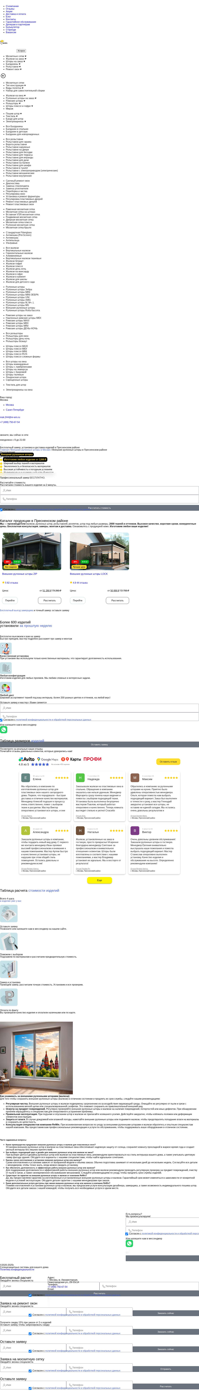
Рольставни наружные (18, 147)
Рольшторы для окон (17, 336)
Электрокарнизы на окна (19, 390)
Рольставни (12, 66)
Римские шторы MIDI (17, 323)
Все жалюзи (12, 248)
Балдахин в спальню (17, 129)
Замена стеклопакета (17, 186)
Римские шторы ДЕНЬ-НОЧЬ (22, 328)
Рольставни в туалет (17, 168)
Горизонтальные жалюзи (19, 253)
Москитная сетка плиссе (19, 222)
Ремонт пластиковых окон (20, 204)
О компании (12, 6)
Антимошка (12, 237)
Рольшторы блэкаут (16, 341)
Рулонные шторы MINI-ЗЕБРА (22, 294)
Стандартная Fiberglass (19, 232)
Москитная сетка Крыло (18, 227)
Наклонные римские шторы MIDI (23, 318)
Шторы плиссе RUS (16, 354)
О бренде (11, 29)
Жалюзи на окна (15, 95)
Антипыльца (12, 240)
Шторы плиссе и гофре (18, 106)
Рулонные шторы (15, 287)
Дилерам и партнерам (18, 24)
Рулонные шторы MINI (18, 292)
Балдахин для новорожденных (22, 134)
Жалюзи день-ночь (16, 269)
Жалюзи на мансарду (17, 271)
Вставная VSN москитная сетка (23, 214)
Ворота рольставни (16, 144)
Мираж (9, 108)
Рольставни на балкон (18, 162)
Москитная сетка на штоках (20, 212)
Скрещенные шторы (17, 380)
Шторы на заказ (14, 61)
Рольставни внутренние (19, 176)
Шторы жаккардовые (17, 364)
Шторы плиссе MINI (16, 351)
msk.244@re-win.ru (10, 417)
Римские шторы (15, 101)
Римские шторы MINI (17, 326)
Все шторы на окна (16, 361)
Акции (9, 11)
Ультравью (11, 243)
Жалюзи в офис (14, 274)
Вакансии (11, 32)
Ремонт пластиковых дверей (21, 201)
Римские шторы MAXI (17, 320)
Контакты (11, 19)
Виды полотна (14, 88)
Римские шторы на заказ (19, 315)
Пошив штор (13, 113)
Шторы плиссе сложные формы (23, 356)
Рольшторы (12, 103)
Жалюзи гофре (14, 263)
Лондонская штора (16, 377)
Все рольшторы (14, 333)
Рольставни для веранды (19, 157)
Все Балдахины (14, 126)
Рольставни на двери (17, 149)
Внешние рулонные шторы (20, 308)
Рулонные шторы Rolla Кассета (23, 310)
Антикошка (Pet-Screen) (18, 235)
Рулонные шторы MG (17, 305)
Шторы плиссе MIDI (16, 349)
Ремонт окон (13, 69)
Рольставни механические (20, 173)
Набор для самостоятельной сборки (25, 90)
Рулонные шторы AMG (18, 300)
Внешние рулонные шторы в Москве (31, 450)
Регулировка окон (15, 194)
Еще (99, 880)
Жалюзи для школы (16, 279)
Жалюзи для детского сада (20, 282)
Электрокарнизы (15, 121)
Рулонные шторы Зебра (19, 289)
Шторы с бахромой (16, 372)
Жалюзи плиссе (14, 266)
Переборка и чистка (16, 191)
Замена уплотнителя (17, 188)
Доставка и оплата (16, 14)
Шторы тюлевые (15, 374)
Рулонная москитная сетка (20, 225)
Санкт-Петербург (15, 410)
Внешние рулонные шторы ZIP (19, 574)
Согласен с (47, 509)
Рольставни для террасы (19, 155)
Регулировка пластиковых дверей (24, 199)
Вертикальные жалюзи (18, 250)
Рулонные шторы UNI (17, 297)
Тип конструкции (15, 85)
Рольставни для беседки (19, 152)
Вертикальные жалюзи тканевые (23, 258)
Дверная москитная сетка (20, 219)
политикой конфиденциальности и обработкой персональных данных (53, 509)
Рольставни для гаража (18, 142)
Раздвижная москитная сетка (21, 217)
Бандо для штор (14, 119)
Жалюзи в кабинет (16, 276)
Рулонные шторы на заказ (20, 98)
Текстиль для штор (16, 385)
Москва (10, 405)
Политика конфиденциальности (17, 1269)
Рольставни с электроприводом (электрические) (32, 170)
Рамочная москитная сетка (20, 209)
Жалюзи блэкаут (14, 261)
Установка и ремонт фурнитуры (23, 196)
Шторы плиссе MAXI (17, 346)
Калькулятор (12, 27)
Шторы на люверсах (17, 369)
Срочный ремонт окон (18, 181)
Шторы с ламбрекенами (19, 367)
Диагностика (12, 183)
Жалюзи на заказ (15, 59)
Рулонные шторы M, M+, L (20, 302)
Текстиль (11, 116)
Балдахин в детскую (17, 131)
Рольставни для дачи (17, 160)
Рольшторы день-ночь (18, 338)
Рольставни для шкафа (18, 165)
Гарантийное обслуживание (21, 22)
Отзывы (10, 9)
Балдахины (12, 64)
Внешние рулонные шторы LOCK (89, 574)
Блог (8, 16)
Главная (4, 450)
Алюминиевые (14, 256)
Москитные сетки (15, 56)
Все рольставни (14, 139)
